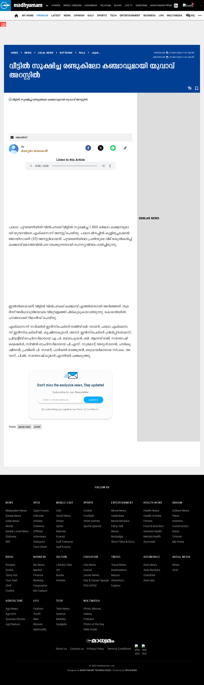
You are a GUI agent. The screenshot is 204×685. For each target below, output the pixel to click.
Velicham (105, 5)
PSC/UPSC (90, 585)
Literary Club (64, 564)
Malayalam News (16, 510)
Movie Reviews (120, 521)
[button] (5, 5)
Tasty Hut (12, 575)
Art (58, 570)
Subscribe (141, 5)
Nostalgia (117, 536)
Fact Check (40, 546)
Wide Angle (90, 629)
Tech (59, 600)
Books (118, 5)
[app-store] (145, 649)
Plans (175, 515)
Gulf (90, 15)
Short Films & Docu (122, 541)
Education (90, 557)
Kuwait (60, 536)
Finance (38, 575)
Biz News (39, 564)
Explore (115, 585)
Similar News (149, 218)
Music (115, 531)
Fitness (147, 521)
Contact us (77, 648)
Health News (152, 502)
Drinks (9, 570)
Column (177, 536)
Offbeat (38, 531)
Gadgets (61, 624)
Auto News (150, 564)
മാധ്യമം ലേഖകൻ (34, 151)
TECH (113, 15)
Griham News (180, 510)
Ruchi (9, 557)
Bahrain (61, 531)
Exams (87, 570)
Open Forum (41, 510)
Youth (37, 613)
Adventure (117, 580)
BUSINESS (39, 557)
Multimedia (174, 15)
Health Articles (152, 515)
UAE (58, 510)
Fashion (38, 608)
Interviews (39, 536)
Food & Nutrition (153, 526)
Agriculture (14, 600)
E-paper (56, 5)
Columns (38, 526)
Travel (116, 557)
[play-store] (138, 649)
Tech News (63, 608)
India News (12, 521)
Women (38, 624)
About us (61, 648)
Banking (38, 580)
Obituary (11, 536)
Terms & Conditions (88, 409)
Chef (8, 585)
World (9, 526)
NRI (8, 541)
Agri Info (11, 613)
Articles (37, 521)
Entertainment (130, 15)
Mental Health (152, 536)
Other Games (91, 521)
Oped (36, 502)
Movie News (118, 510)
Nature (115, 575)
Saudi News (63, 515)
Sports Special (92, 526)
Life (161, 15)
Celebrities (117, 515)
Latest (56, 15)
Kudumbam (91, 5)
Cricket (87, 510)
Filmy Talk (117, 526)
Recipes (10, 564)
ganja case (24, 426)
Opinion (79, 15)
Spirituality (39, 629)
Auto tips (149, 580)
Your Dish (11, 580)
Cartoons (39, 541)
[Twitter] (101, 148)
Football (88, 515)
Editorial (38, 515)
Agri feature (13, 624)
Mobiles (61, 619)
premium (42, 15)
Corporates (40, 585)
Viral (175, 570)
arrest (37, 426)
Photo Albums (92, 608)
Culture (62, 557)
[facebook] (88, 148)
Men (36, 619)
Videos (87, 613)
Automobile (151, 557)
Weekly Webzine (72, 5)
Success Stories (15, 619)
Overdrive (149, 575)
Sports (102, 15)
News (67, 15)
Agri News (12, 608)
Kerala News (13, 515)
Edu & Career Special (96, 580)
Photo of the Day (93, 624)
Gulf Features (64, 541)
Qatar (59, 526)
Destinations (119, 570)
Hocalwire (131, 670)
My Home (27, 15)
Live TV (128, 5)
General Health (152, 531)
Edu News (89, 564)
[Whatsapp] (113, 148)
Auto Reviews (151, 570)
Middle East (64, 502)
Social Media (181, 557)
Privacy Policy (95, 648)
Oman (60, 521)
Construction (180, 526)
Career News (91, 575)
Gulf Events (63, 546)
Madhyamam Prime (161, 5)
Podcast (88, 619)
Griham (177, 502)
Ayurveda (149, 541)
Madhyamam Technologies (95, 670)
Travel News (118, 564)
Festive (10, 590)
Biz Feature (40, 590)
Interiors (177, 521)
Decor (175, 531)
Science (61, 613)
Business (149, 15)
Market (37, 570)
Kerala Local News (17, 531)
